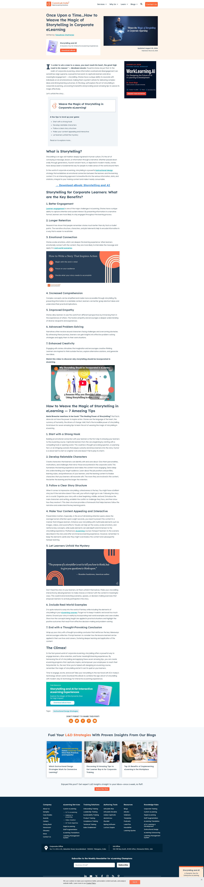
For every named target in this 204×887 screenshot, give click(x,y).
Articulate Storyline (110, 812)
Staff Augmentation (70, 829)
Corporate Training (150, 809)
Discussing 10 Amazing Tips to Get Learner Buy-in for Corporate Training (101, 769)
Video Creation (70, 820)
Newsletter (127, 827)
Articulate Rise (109, 809)
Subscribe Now (102, 789)
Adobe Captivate (110, 815)
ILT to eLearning (71, 812)
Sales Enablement (89, 827)
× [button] (202, 879)
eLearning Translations (71, 833)
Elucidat (106, 821)
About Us (46, 809)
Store (45, 834)
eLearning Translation (151, 821)
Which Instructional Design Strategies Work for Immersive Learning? (63, 769)
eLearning (80, 531)
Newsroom (47, 827)
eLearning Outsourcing (152, 833)
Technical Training (89, 824)
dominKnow (108, 818)
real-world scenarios (63, 248)
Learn (123, 4)
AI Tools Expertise (71, 823)
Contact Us (151, 4)
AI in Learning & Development (150, 825)
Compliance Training (90, 821)
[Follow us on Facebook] (102, 876)
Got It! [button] (135, 882)
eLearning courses (69, 612)
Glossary (46, 831)
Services (101, 4)
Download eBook (68, 50)
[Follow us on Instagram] (107, 876)
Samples (46, 812)
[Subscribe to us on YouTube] (91, 876)
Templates (127, 818)
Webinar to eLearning (69, 816)
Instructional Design (151, 829)
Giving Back (47, 824)
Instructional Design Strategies (65, 711)
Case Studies (47, 815)
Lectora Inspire (109, 827)
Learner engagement (55, 209)
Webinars (127, 815)
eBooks (126, 812)
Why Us (113, 4)
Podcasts (127, 821)
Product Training (89, 818)
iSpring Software (109, 824)
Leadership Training (90, 812)
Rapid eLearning (69, 826)
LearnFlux (127, 824)
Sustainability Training (91, 815)
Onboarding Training (90, 809)
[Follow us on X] (96, 876)
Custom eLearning (69, 809)
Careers (45, 821)
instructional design (104, 170)
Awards (45, 818)
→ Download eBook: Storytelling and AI (83, 185)
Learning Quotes (130, 831)
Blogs (133, 4)
